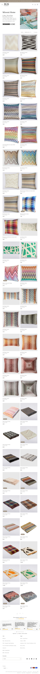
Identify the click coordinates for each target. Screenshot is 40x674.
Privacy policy (30, 671)
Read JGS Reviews (17, 633)
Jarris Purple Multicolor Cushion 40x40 (9, 144)
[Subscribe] (20, 659)
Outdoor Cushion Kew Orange (7, 283)
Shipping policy (28, 672)
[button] (2, 4)
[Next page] (23, 613)
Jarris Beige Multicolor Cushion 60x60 (26, 98)
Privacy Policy (22, 645)
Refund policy (25, 671)
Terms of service (35, 671)
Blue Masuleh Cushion (23, 52)
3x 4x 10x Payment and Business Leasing (9, 645)
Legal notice (19, 672)
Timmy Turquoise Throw (6, 421)
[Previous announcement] (2, 1)
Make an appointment (6, 650)
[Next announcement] (38, 1)
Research (4, 638)
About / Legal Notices (23, 638)
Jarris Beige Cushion (6, 52)
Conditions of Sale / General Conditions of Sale (28, 643)
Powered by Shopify (19, 671)
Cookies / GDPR (23, 640)
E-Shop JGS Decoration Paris (12, 671)
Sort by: (22, 32)
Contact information (34, 672)
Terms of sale (23, 672)
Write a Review (24, 633)
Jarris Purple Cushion (6, 121)
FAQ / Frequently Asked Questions (8, 643)
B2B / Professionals (6, 652)
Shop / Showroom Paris (6, 640)
